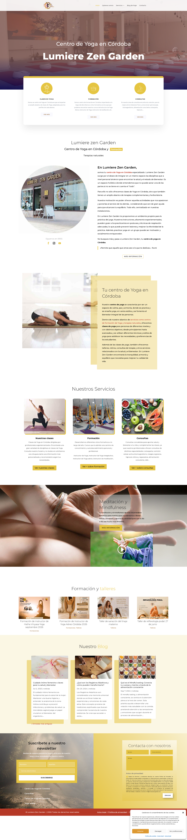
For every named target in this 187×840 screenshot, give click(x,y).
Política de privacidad (117, 812)
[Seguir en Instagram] (54, 243)
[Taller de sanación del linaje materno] (113, 608)
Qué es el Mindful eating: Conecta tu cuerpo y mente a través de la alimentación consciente (136, 685)
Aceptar (140, 831)
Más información (133, 256)
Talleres (79, 628)
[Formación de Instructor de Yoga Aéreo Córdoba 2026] (73, 608)
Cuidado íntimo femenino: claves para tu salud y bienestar (48, 684)
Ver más (47, 114)
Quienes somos (107, 5)
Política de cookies (150, 836)
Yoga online (30, 803)
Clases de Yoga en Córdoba (37, 798)
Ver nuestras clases (44, 468)
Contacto (142, 5)
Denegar (158, 831)
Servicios (119, 5)
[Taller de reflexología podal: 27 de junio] (152, 608)
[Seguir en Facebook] (48, 243)
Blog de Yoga (132, 5)
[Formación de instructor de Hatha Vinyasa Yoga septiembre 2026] (34, 608)
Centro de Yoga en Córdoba (37, 789)
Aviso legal (160, 836)
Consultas (29, 793)
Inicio (98, 5)
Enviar (168, 795)
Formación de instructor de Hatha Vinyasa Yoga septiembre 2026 (34, 624)
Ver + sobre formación (93, 466)
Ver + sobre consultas (142, 468)
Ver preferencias (175, 831)
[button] (183, 813)
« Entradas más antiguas (41, 724)
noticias (46, 689)
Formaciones (34, 631)
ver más (93, 117)
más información (111, 528)
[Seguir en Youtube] (59, 243)
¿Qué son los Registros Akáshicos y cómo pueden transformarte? (92, 684)
